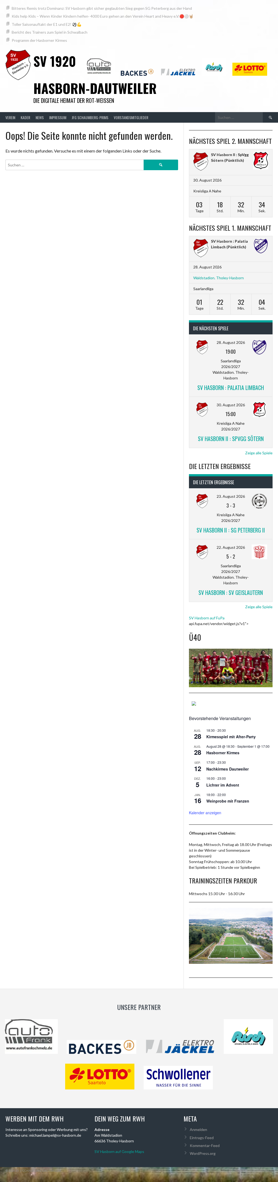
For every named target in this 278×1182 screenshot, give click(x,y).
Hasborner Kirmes (222, 752)
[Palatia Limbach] (260, 246)
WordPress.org (203, 1153)
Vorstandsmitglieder (131, 117)
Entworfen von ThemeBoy (251, 1170)
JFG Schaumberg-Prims (90, 117)
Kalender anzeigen (205, 812)
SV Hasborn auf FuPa (207, 618)
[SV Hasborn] (200, 248)
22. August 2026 (231, 547)
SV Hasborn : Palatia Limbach (230, 388)
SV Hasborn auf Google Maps (119, 1151)
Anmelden (198, 1129)
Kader (25, 117)
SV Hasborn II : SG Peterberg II (231, 530)
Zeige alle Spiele (259, 453)
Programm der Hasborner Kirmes (39, 40)
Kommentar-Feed (205, 1145)
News (40, 117)
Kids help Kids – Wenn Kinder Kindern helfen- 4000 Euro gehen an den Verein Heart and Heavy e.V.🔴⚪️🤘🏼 (102, 16)
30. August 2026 (231, 405)
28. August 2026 (231, 342)
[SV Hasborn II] (200, 162)
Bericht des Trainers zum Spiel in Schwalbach (49, 32)
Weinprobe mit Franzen (227, 801)
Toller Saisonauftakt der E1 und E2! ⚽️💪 (46, 24)
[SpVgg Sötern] (260, 161)
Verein (10, 117)
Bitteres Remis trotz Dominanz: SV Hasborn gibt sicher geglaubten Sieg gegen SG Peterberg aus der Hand (102, 8)
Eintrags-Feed (202, 1137)
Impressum (57, 117)
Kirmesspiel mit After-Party (231, 736)
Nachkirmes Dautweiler (227, 769)
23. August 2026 (231, 496)
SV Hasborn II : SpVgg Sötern (231, 439)
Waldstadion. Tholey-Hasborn (218, 277)
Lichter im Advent (222, 785)
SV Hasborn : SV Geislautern (230, 592)
